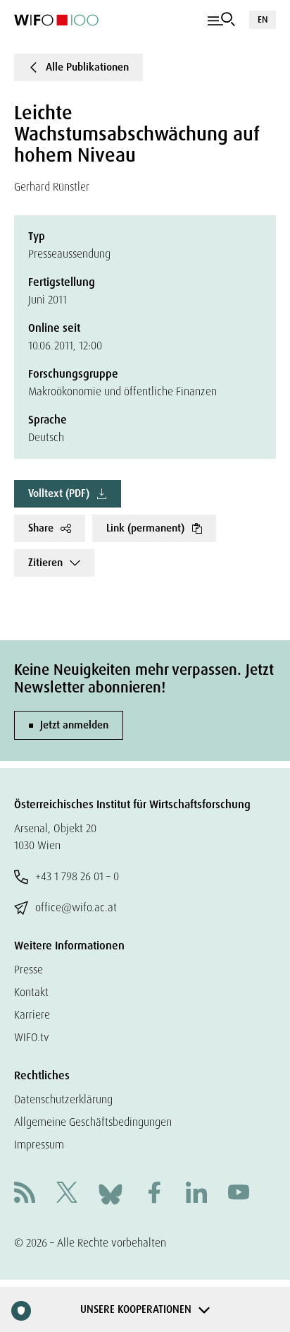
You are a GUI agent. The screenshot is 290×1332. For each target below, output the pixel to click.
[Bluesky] (110, 1193)
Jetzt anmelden (74, 725)
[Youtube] (238, 1194)
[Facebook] (154, 1194)
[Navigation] (221, 20)
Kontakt (31, 992)
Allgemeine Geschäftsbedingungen (93, 1122)
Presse (28, 969)
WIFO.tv (31, 1037)
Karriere (32, 1014)
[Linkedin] (196, 1194)
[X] (66, 1194)
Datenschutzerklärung (63, 1099)
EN (262, 19)
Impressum (39, 1144)
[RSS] (24, 1194)
